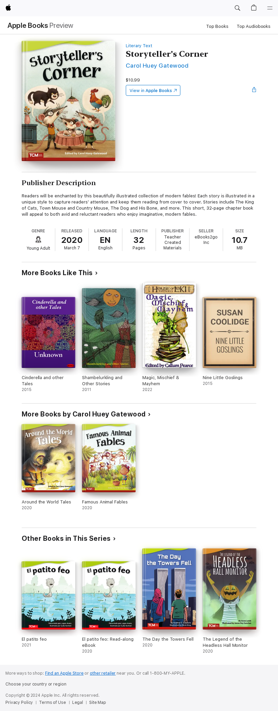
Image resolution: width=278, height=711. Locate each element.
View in (151, 90)
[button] (237, 8)
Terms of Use (52, 702)
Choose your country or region (35, 684)
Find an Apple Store (64, 673)
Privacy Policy (19, 702)
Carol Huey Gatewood (157, 65)
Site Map (97, 702)
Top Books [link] (217, 26)
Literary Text (139, 45)
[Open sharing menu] (254, 90)
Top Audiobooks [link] (254, 26)
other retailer (103, 673)
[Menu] (270, 8)
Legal (77, 702)
